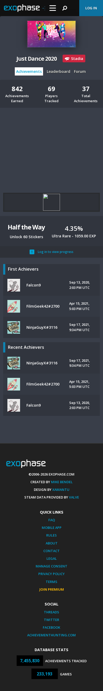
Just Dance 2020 (36, 58)
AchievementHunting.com (51, 635)
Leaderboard (58, 71)
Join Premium (51, 589)
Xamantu (60, 489)
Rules (51, 535)
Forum (80, 71)
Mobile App (52, 527)
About (52, 543)
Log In (91, 8)
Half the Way (26, 227)
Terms (51, 581)
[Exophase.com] (24, 8)
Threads (51, 612)
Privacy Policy (51, 573)
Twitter (51, 619)
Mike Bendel (62, 482)
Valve (74, 497)
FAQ (51, 520)
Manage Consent (51, 566)
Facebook (51, 627)
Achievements (29, 71)
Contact (51, 550)
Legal (51, 558)
